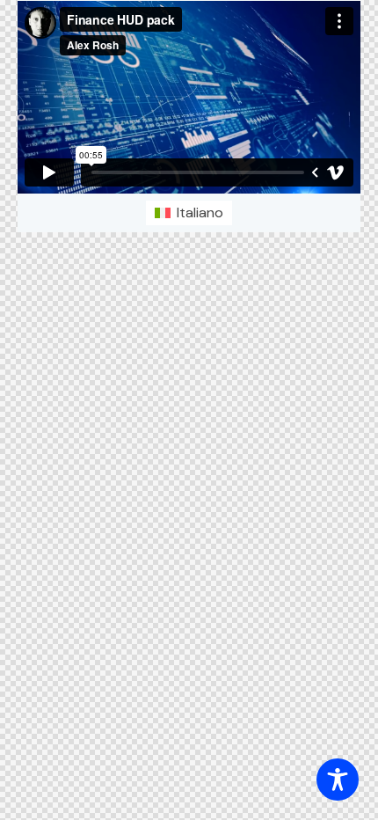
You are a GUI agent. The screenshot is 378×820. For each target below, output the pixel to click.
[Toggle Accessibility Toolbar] (337, 779)
